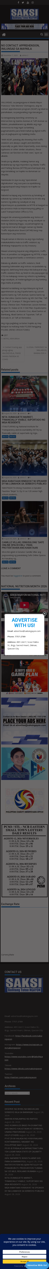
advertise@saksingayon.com (27, 631)
